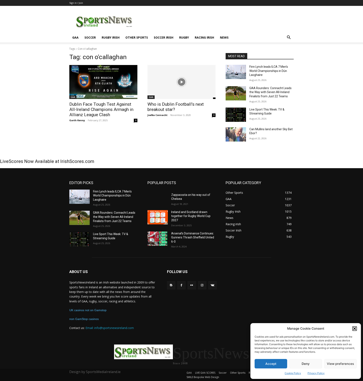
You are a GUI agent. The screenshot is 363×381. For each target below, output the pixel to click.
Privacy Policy (316, 373)
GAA (75, 37)
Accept (270, 364)
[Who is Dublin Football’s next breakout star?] (181, 82)
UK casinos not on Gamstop (88, 310)
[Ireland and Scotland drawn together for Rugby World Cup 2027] (157, 217)
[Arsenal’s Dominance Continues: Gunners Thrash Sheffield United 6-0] (157, 238)
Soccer (90, 37)
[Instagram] (202, 285)
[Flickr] (192, 285)
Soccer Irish (163, 37)
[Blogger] (171, 285)
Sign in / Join (76, 2)
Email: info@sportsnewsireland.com (109, 328)
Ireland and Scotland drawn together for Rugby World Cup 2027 (190, 216)
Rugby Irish (111, 37)
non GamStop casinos (84, 319)
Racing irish (204, 37)
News (224, 37)
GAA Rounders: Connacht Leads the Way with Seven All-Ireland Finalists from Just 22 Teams (270, 92)
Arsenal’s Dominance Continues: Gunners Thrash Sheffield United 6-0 (192, 237)
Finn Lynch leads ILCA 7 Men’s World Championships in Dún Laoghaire (268, 71)
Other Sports (136, 37)
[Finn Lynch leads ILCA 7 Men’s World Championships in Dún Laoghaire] (236, 72)
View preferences (340, 364)
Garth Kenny (77, 120)
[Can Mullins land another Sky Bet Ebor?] (236, 134)
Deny (306, 364)
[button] (354, 328)
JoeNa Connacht (157, 115)
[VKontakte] (212, 285)
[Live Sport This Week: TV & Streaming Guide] (236, 115)
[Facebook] (181, 285)
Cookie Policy (293, 373)
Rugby (184, 37)
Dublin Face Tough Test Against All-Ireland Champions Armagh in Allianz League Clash (101, 109)
